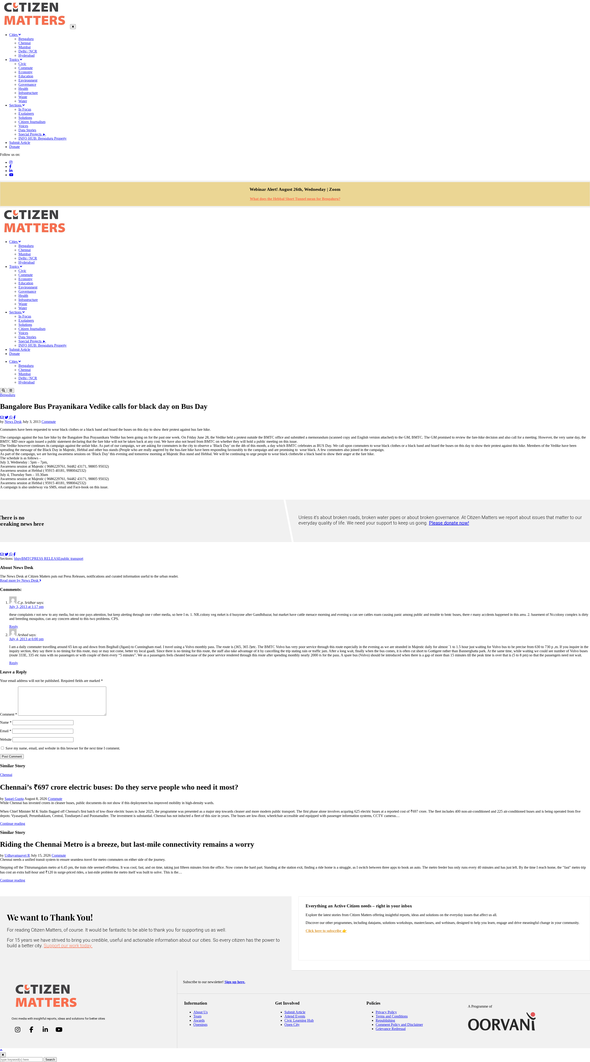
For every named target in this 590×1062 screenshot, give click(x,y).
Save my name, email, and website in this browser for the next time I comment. (63, 748)
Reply (13, 626)
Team (197, 1016)
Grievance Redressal (391, 1029)
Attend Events (294, 1016)
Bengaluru (26, 39)
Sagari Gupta (14, 799)
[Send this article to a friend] (2, 417)
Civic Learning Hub (299, 1020)
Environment (27, 80)
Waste (22, 97)
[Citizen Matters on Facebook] (31, 1030)
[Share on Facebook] (14, 417)
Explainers (26, 113)
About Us (200, 1012)
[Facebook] (10, 166)
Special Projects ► (32, 134)
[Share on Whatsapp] (11, 417)
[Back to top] (1, 1050)
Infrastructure (28, 93)
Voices (23, 126)
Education (25, 76)
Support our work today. (68, 945)
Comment (8, 714)
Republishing (385, 1020)
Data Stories (27, 130)
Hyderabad (26, 55)
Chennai (24, 43)
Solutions (25, 118)
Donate (14, 147)
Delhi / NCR (27, 51)
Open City (292, 1025)
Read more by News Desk (19, 580)
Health (23, 89)
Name (6, 722)
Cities (13, 35)
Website (6, 739)
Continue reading (12, 824)
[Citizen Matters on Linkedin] (45, 1030)
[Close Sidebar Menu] (73, 26)
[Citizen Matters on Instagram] (18, 1030)
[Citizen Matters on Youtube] (59, 1030)
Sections (15, 105)
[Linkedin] (10, 171)
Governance (27, 84)
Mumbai (24, 47)
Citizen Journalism (31, 122)
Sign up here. (234, 982)
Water (22, 101)
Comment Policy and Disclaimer (399, 1025)
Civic (22, 64)
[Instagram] (10, 162)
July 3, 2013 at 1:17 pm (26, 607)
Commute (25, 68)
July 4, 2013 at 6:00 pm (26, 639)
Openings (200, 1025)
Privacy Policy (386, 1012)
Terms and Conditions (392, 1016)
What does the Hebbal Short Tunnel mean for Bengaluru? (295, 199)
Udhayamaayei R (17, 855)
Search (50, 1059)
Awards (199, 1020)
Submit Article (19, 143)
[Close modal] (3, 1054)
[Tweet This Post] (7, 417)
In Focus (24, 109)
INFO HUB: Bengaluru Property (42, 138)
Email (5, 731)
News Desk (13, 422)
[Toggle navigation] (11, 390)
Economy (25, 72)
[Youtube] (11, 175)
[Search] (3, 390)
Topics (14, 60)
